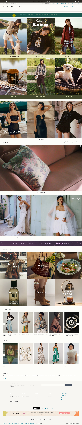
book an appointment (61, 237)
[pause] (80, 146)
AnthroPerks (64, 395)
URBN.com (27, 423)
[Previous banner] (6, 1)
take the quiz (49, 1)
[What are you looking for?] (73, 6)
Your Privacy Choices (39, 423)
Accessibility (22, 423)
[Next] (78, 324)
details (16, 3)
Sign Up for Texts (65, 397)
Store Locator (64, 393)
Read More (5, 378)
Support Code (32, 423)
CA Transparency (16, 423)
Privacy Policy (5, 423)
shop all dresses (41, 139)
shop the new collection (41, 192)
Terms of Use (11, 423)
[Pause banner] (78, 1)
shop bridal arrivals (20, 237)
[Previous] (4, 324)
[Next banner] (75, 1)
